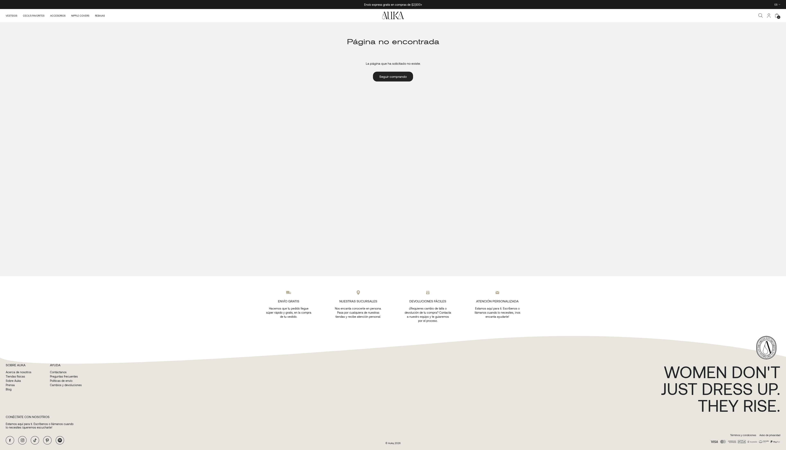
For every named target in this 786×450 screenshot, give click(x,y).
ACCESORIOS (58, 15)
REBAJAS (100, 15)
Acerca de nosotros (18, 372)
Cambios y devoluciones (66, 385)
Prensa (10, 385)
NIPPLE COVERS (80, 15)
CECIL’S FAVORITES (33, 15)
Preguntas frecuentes (64, 376)
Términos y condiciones (743, 435)
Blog (8, 389)
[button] (760, 15)
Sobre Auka (13, 380)
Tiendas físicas (15, 376)
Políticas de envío (61, 380)
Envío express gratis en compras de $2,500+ (393, 4)
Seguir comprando (393, 76)
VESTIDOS (11, 15)
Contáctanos (58, 372)
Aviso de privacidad (769, 435)
